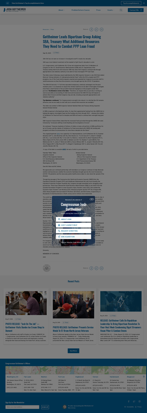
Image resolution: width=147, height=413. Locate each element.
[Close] (92, 199)
